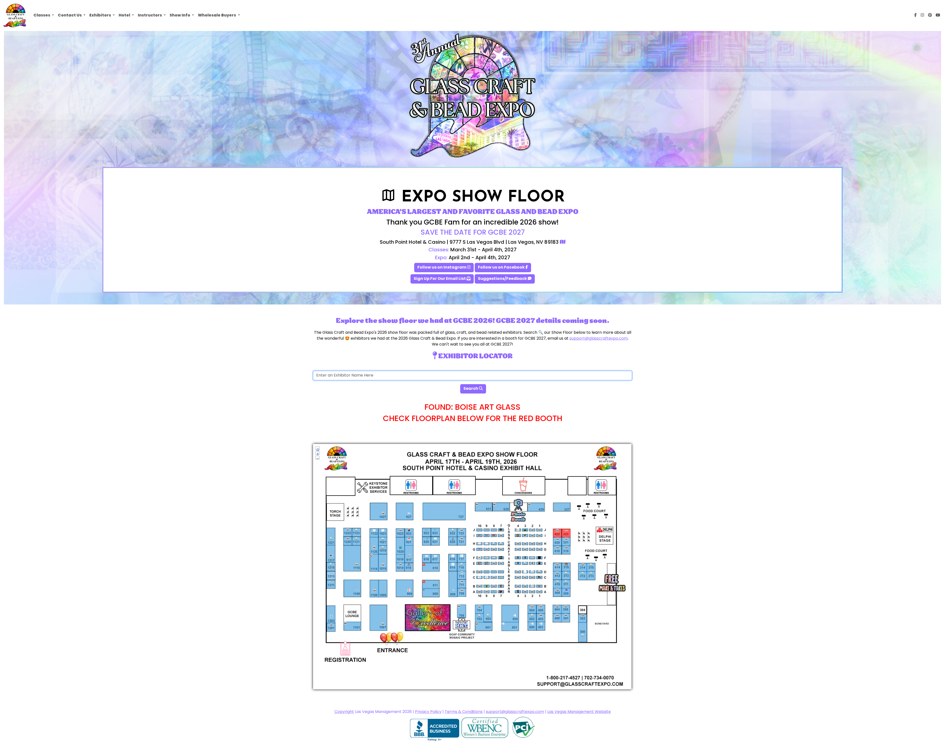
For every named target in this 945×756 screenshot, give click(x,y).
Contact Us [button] (70, 15)
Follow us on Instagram (442, 267)
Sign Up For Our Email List (440, 278)
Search (471, 388)
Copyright (344, 712)
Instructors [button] (150, 15)
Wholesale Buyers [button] (217, 15)
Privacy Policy (428, 712)
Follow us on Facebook (501, 267)
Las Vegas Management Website (579, 712)
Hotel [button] (125, 15)
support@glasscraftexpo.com (598, 338)
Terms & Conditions (464, 712)
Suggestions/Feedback (503, 278)
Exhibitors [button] (100, 15)
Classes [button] (42, 15)
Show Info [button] (180, 15)
